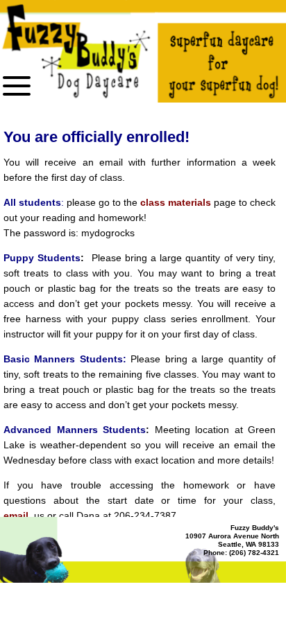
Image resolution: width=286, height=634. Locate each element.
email (15, 515)
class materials (175, 202)
